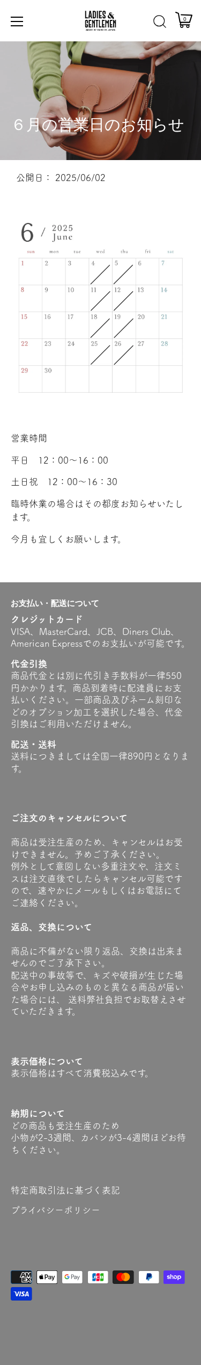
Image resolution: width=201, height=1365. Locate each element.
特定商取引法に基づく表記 (65, 1190)
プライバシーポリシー (55, 1210)
